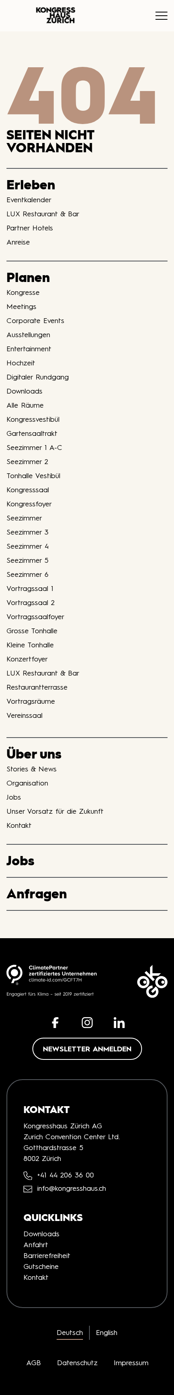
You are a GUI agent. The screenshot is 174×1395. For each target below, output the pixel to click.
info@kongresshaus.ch (71, 1188)
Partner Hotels (29, 228)
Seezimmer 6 (27, 574)
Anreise (18, 242)
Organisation (27, 783)
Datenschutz (77, 1362)
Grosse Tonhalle (31, 630)
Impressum (131, 1362)
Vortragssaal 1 (29, 588)
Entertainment (28, 348)
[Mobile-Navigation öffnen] (161, 16)
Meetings (21, 306)
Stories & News (31, 769)
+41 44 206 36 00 (65, 1175)
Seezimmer (24, 518)
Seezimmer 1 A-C (34, 447)
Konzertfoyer (27, 659)
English (106, 1332)
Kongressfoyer (29, 504)
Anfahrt (35, 1244)
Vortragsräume (30, 701)
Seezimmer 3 (27, 532)
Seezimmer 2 (27, 461)
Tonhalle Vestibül (33, 475)
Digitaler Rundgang (37, 377)
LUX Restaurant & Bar (42, 214)
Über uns (34, 754)
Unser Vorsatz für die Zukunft (55, 811)
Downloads (24, 391)
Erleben (30, 184)
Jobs (13, 797)
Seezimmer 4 (27, 546)
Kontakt (19, 825)
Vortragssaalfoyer (35, 616)
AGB (33, 1362)
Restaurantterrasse (37, 687)
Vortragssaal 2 (30, 602)
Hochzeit (20, 363)
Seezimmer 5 (27, 560)
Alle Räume (25, 405)
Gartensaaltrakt (31, 433)
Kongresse (23, 292)
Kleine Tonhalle (30, 645)
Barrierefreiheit (46, 1255)
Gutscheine (41, 1266)
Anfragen (36, 893)
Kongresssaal (27, 489)
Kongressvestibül (32, 419)
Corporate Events (35, 320)
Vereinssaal (24, 715)
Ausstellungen (28, 334)
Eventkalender (28, 199)
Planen (28, 277)
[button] (55, 1022)
